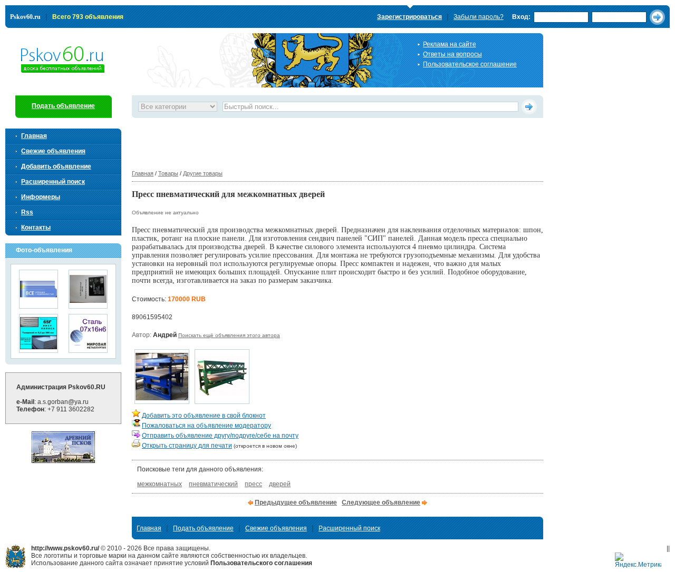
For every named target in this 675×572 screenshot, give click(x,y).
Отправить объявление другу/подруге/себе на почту (220, 435)
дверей (280, 484)
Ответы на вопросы (452, 54)
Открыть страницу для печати (187, 445)
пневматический (213, 484)
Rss (27, 212)
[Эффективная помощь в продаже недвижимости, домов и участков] (38, 305)
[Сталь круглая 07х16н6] (88, 349)
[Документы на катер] (88, 305)
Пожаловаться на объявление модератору (206, 425)
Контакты (36, 227)
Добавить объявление (56, 166)
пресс (253, 484)
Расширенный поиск (53, 181)
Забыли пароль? (479, 17)
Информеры (40, 197)
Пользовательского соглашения (261, 563)
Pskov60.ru (25, 17)
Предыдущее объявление (296, 502)
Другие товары (203, 173)
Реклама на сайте (449, 44)
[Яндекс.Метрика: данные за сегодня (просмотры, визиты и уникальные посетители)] (638, 561)
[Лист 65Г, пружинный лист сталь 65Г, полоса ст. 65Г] (38, 349)
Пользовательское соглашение (470, 64)
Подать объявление (63, 106)
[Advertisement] (324, 141)
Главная (142, 173)
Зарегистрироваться (409, 17)
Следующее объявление (381, 502)
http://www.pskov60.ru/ (15, 556)
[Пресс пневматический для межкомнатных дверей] (162, 401)
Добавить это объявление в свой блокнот (204, 415)
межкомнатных (159, 484)
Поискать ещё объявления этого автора (229, 335)
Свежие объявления (53, 151)
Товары (168, 173)
